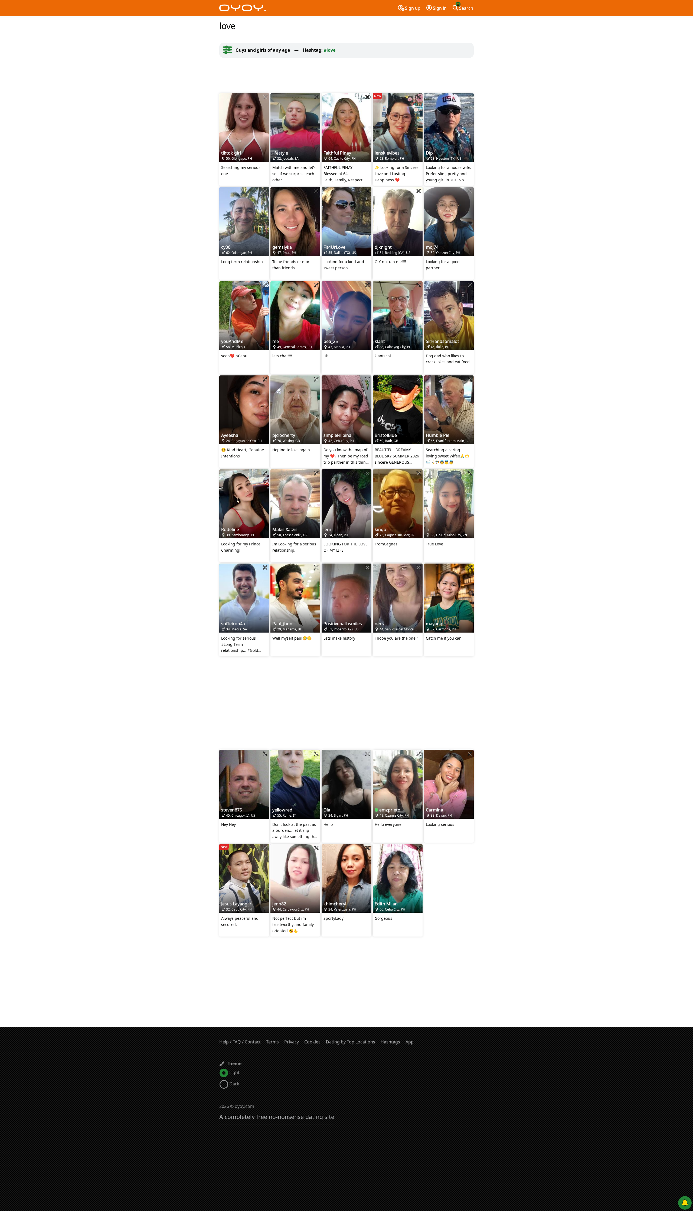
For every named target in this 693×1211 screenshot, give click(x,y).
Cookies (312, 1042)
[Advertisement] (346, 75)
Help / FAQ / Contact (240, 1042)
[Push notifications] (685, 1203)
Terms (272, 1042)
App (410, 1042)
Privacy (291, 1042)
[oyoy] (242, 8)
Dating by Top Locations (350, 1042)
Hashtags (390, 1042)
